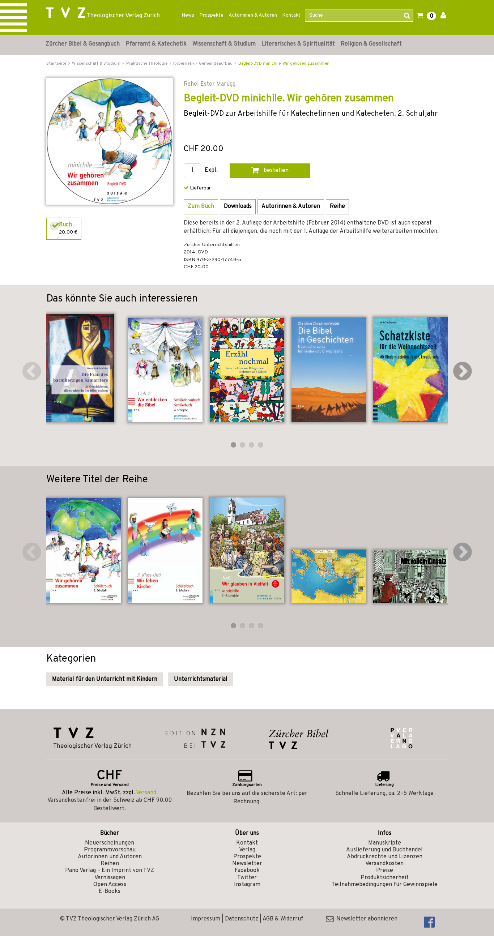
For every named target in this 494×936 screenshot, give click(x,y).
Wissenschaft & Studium (224, 44)
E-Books (109, 891)
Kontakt (291, 15)
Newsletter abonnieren (365, 919)
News (188, 15)
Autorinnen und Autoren (110, 856)
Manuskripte (384, 843)
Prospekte (211, 15)
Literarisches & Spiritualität (298, 44)
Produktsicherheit (385, 877)
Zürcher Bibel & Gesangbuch (83, 44)
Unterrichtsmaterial (200, 679)
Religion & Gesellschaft (371, 44)
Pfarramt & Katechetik (156, 44)
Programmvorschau (110, 850)
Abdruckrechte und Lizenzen (384, 856)
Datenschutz (241, 919)
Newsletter (247, 863)
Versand (146, 792)
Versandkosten (384, 863)
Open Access (109, 884)
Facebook (247, 870)
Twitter (247, 877)
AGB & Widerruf (283, 919)
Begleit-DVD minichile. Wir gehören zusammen (283, 64)
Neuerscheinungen (109, 843)
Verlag (247, 850)
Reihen (110, 863)
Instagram (247, 884)
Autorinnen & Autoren (253, 15)
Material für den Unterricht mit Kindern (104, 679)
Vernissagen (109, 877)
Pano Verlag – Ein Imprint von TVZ (109, 870)
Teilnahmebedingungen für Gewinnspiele (385, 884)
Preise (384, 870)
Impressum (205, 919)
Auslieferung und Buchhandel (384, 850)
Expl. (211, 170)
